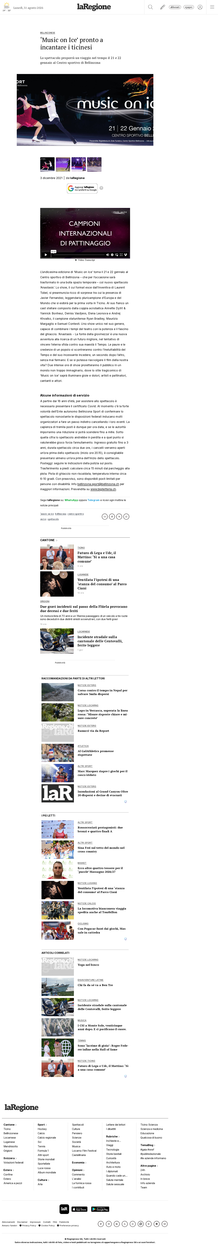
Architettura (113, 1162)
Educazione (147, 1133)
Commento (78, 1174)
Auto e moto (113, 1166)
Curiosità (111, 1158)
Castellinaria (79, 1155)
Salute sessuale (115, 1184)
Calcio (41, 1133)
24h (142, 1170)
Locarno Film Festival (84, 1150)
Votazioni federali (13, 1162)
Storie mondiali (46, 1159)
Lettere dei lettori (115, 1124)
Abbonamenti (8, 1222)
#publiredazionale (150, 1153)
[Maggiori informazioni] (101, 188)
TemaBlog (147, 1145)
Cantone (9, 1124)
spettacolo (53, 519)
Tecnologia (112, 1149)
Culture (43, 1180)
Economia (78, 1162)
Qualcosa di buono (151, 1137)
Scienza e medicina (151, 1129)
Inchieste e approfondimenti (115, 1141)
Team (143, 1187)
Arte (40, 1184)
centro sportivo (76, 514)
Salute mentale (114, 1180)
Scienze (76, 1137)
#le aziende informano (153, 1158)
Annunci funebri (9, 1225)
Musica (76, 1146)
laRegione (77, 178)
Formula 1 (43, 1150)
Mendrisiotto (11, 1146)
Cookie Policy (48, 1225)
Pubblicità (64, 1222)
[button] (101, 1224)
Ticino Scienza (149, 1124)
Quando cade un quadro (115, 1176)
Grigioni (8, 1150)
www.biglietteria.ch (103, 489)
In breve (145, 1178)
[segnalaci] (163, 7)
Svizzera (9, 1158)
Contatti (47, 1222)
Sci (39, 1141)
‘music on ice (47, 514)
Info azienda (147, 1183)
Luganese (9, 1141)
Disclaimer (22, 1222)
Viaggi (109, 1145)
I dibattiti (111, 1129)
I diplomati (112, 1171)
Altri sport (43, 1155)
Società (76, 1141)
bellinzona (60, 514)
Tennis (41, 1146)
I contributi (78, 1187)
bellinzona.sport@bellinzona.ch (98, 484)
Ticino (7, 1129)
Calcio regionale (47, 1137)
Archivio (145, 1174)
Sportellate (44, 1163)
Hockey (42, 1129)
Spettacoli (78, 1124)
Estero (8, 1170)
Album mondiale (47, 1172)
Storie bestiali (113, 1153)
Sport (41, 1124)
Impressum (35, 1222)
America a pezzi (13, 1183)
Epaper (188, 7)
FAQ (55, 1222)
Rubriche (112, 1136)
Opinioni (77, 1170)
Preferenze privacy (69, 1225)
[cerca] (150, 7)
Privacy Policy (29, 1225)
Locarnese (10, 1137)
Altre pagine (148, 1165)
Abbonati (175, 7)
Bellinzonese (11, 1133)
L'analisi (76, 1178)
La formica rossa (81, 1183)
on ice (43, 519)
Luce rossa (44, 1168)
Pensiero (77, 1133)
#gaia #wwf (147, 1149)
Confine (8, 1174)
